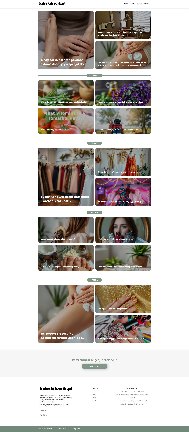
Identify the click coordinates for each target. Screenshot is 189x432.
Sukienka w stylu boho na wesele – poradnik (118, 172)
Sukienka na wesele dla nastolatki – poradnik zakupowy (65, 199)
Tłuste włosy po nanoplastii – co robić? (132, 404)
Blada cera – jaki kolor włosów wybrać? (116, 239)
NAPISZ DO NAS (94, 366)
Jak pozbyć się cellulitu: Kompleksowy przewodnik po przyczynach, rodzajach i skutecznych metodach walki (122, 63)
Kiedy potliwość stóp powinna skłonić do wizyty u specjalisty (62, 62)
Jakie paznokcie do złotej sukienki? (114, 308)
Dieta (139, 4)
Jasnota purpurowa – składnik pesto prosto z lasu (120, 102)
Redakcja (43, 411)
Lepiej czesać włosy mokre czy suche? (58, 239)
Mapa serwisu (62, 429)
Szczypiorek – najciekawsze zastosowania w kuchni (64, 102)
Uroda (132, 4)
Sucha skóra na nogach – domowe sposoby (60, 266)
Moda (126, 4)
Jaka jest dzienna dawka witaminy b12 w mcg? (132, 401)
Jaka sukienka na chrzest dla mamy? (132, 391)
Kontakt (43, 415)
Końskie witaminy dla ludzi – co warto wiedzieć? (119, 130)
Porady (147, 4)
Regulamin (76, 429)
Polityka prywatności (45, 429)
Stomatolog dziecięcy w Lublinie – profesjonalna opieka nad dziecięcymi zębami (120, 33)
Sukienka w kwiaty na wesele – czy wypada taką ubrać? (123, 202)
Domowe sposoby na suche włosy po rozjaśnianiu (120, 266)
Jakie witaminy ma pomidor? (53, 130)
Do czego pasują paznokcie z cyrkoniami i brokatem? (121, 338)
